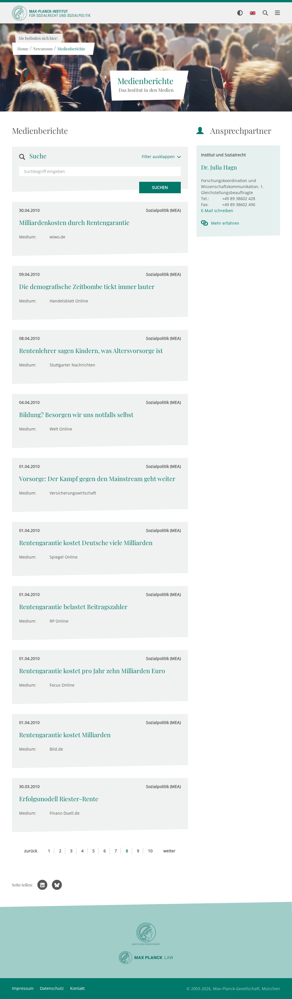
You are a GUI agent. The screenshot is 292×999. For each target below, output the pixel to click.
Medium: (27, 237)
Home (22, 48)
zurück (30, 851)
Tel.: (205, 198)
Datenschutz (52, 988)
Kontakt (77, 988)
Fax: (204, 204)
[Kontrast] (240, 13)
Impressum (23, 988)
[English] (253, 13)
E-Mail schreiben (217, 210)
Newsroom (42, 48)
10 (150, 851)
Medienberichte (71, 48)
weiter (169, 851)
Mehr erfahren (225, 223)
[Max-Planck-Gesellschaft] (146, 934)
